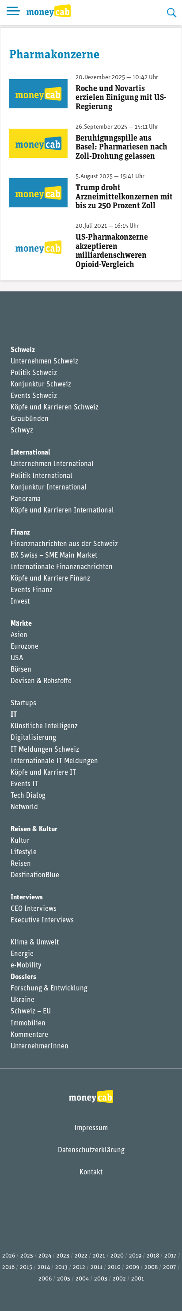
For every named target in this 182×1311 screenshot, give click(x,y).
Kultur (20, 841)
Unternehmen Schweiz (44, 361)
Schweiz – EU (31, 1011)
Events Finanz (32, 590)
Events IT (24, 784)
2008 (151, 1267)
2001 (137, 1279)
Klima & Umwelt (35, 942)
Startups (23, 703)
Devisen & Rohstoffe (41, 681)
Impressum (91, 1128)
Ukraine (22, 1000)
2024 (44, 1256)
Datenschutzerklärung (91, 1150)
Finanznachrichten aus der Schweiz (64, 544)
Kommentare (29, 1035)
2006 (45, 1279)
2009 (132, 1267)
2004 (82, 1279)
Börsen (21, 669)
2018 (153, 1256)
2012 (79, 1267)
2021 (99, 1256)
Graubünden (30, 419)
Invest (20, 601)
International (30, 452)
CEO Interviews (34, 909)
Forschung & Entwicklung (49, 988)
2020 (117, 1256)
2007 (169, 1267)
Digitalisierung (33, 737)
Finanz (20, 532)
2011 (96, 1267)
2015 (26, 1267)
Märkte (21, 623)
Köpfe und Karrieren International (62, 510)
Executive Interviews (42, 920)
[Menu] (13, 12)
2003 (100, 1279)
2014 (44, 1267)
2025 (26, 1256)
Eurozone (24, 646)
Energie (22, 954)
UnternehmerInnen (39, 1046)
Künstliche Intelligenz (44, 726)
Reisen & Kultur (34, 829)
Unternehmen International (52, 464)
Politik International (41, 476)
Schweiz (23, 350)
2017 (170, 1256)
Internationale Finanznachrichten (62, 567)
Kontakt (91, 1172)
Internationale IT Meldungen (54, 761)
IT (14, 715)
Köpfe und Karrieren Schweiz (55, 407)
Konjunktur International (49, 487)
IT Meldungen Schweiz (45, 749)
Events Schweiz (34, 396)
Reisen (21, 864)
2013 (61, 1267)
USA (17, 658)
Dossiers (23, 977)
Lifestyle (24, 852)
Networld (24, 807)
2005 (63, 1279)
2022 (81, 1256)
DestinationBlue (35, 875)
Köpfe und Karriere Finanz (50, 578)
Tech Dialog (28, 795)
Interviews (27, 897)
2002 (119, 1279)
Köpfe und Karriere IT (43, 772)
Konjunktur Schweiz (41, 384)
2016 (8, 1267)
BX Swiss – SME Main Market (54, 555)
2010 (114, 1267)
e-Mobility (26, 965)
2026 (8, 1256)
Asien (19, 635)
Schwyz (22, 430)
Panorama (26, 499)
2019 (135, 1256)
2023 (63, 1256)
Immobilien (28, 1023)
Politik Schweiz (34, 373)
